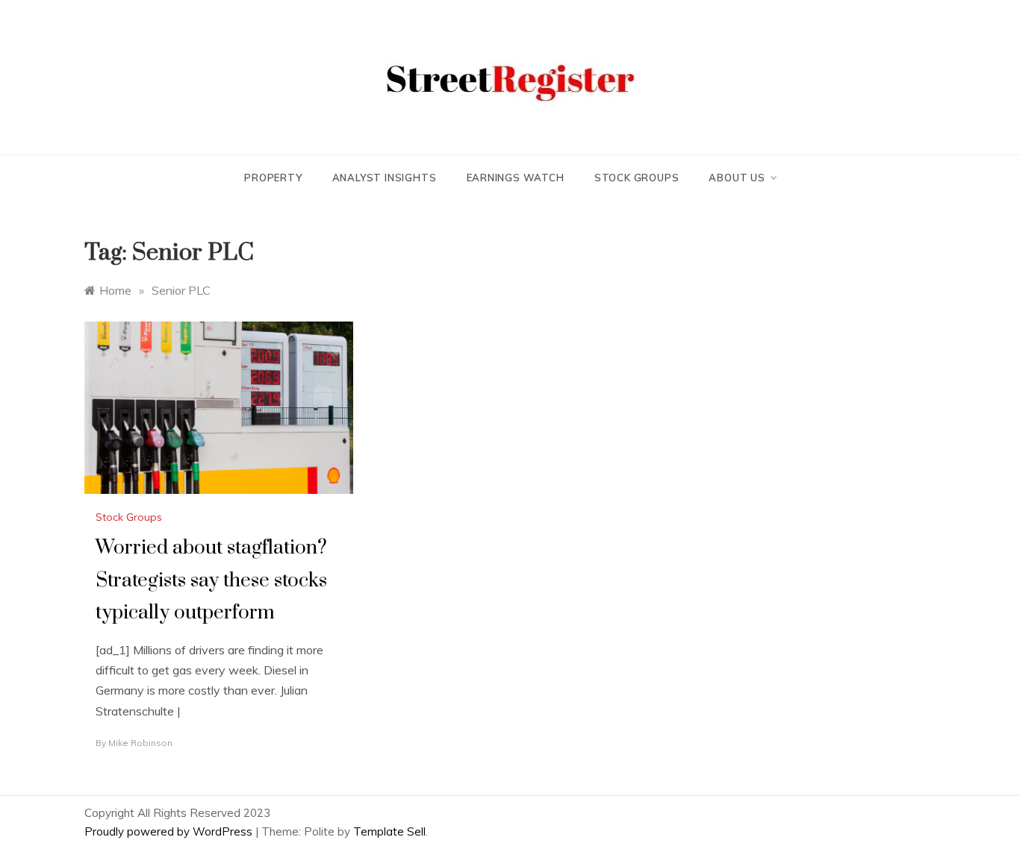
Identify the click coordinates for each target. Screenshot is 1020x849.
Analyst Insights (384, 178)
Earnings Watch (516, 178)
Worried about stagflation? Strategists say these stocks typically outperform (211, 580)
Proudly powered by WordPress (169, 831)
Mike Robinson (140, 742)
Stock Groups (637, 178)
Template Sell (389, 831)
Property (273, 178)
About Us (737, 178)
